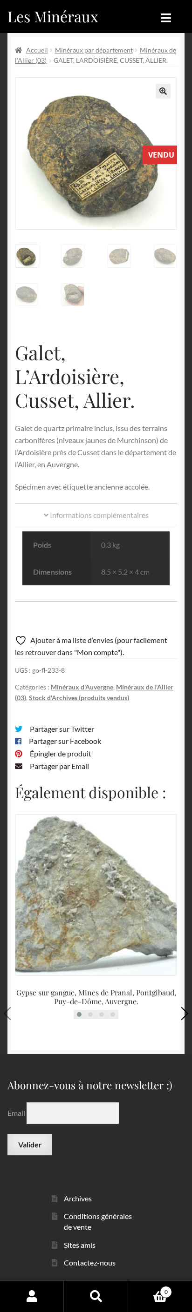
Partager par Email (59, 766)
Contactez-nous (90, 1262)
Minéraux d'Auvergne (82, 687)
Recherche (96, 1296)
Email (17, 1112)
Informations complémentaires (98, 514)
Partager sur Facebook (65, 740)
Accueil (37, 50)
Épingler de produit (60, 753)
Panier (148, 1288)
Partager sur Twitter (62, 728)
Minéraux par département (94, 50)
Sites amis (80, 1244)
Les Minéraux (52, 16)
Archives (78, 1198)
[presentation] (10, 1013)
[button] (163, 91)
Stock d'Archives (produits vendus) (79, 698)
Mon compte (32, 1296)
